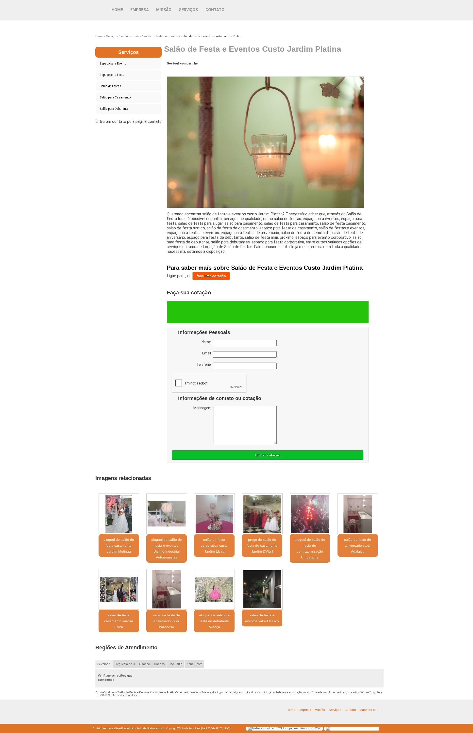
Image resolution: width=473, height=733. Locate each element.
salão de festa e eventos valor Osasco (262, 618)
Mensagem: (203, 408)
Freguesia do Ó (125, 664)
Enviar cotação (267, 455)
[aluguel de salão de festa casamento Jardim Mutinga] (119, 514)
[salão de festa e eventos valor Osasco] (262, 589)
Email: (207, 353)
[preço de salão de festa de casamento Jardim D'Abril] (262, 514)
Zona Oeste (194, 664)
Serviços (188, 9)
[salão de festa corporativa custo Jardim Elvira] (214, 514)
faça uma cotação (211, 276)
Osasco (144, 664)
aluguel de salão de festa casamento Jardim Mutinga (118, 545)
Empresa (139, 9)
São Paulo (175, 664)
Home (117, 9)
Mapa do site (368, 710)
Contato (214, 9)
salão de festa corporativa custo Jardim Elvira (214, 545)
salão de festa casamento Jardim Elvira (118, 621)
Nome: (207, 342)
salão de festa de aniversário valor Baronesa (166, 621)
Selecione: (104, 664)
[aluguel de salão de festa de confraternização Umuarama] (310, 514)
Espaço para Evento (113, 63)
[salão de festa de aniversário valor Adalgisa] (358, 514)
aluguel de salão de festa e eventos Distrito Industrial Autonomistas (166, 548)
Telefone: (205, 364)
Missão (163, 9)
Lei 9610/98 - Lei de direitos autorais (118, 695)
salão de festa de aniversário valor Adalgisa (357, 545)
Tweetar (176, 71)
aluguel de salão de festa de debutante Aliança (214, 621)
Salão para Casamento (115, 97)
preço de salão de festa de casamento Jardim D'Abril (262, 545)
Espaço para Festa (112, 75)
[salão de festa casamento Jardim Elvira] (119, 589)
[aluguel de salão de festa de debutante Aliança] (214, 589)
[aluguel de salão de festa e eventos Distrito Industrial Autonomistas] (166, 514)
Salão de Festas (110, 86)
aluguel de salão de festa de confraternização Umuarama (310, 548)
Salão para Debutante (114, 109)
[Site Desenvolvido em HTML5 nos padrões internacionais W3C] (284, 729)
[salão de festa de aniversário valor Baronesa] (166, 589)
